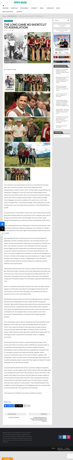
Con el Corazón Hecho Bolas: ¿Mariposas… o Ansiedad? (61, 95)
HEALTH (58, 8)
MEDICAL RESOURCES (8, 11)
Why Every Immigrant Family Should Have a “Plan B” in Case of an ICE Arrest (62, 88)
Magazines (5, 8)
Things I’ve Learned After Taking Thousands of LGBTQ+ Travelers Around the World (62, 71)
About (53, 448)
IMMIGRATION (50, 8)
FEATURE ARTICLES (8, 21)
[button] (62, 44)
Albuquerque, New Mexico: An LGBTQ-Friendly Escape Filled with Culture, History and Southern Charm (62, 80)
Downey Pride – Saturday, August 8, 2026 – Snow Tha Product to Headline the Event (62, 111)
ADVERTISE (19, 11)
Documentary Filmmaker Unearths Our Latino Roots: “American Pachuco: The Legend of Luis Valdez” (62, 119)
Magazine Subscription (64, 449)
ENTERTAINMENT (24, 8)
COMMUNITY (34, 8)
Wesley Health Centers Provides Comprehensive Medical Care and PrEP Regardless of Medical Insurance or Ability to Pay (62, 103)
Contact (67, 448)
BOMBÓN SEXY (14, 8)
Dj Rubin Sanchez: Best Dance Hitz (61, 126)
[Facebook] (2, 224)
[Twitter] (2, 228)
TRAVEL (41, 8)
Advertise (60, 448)
